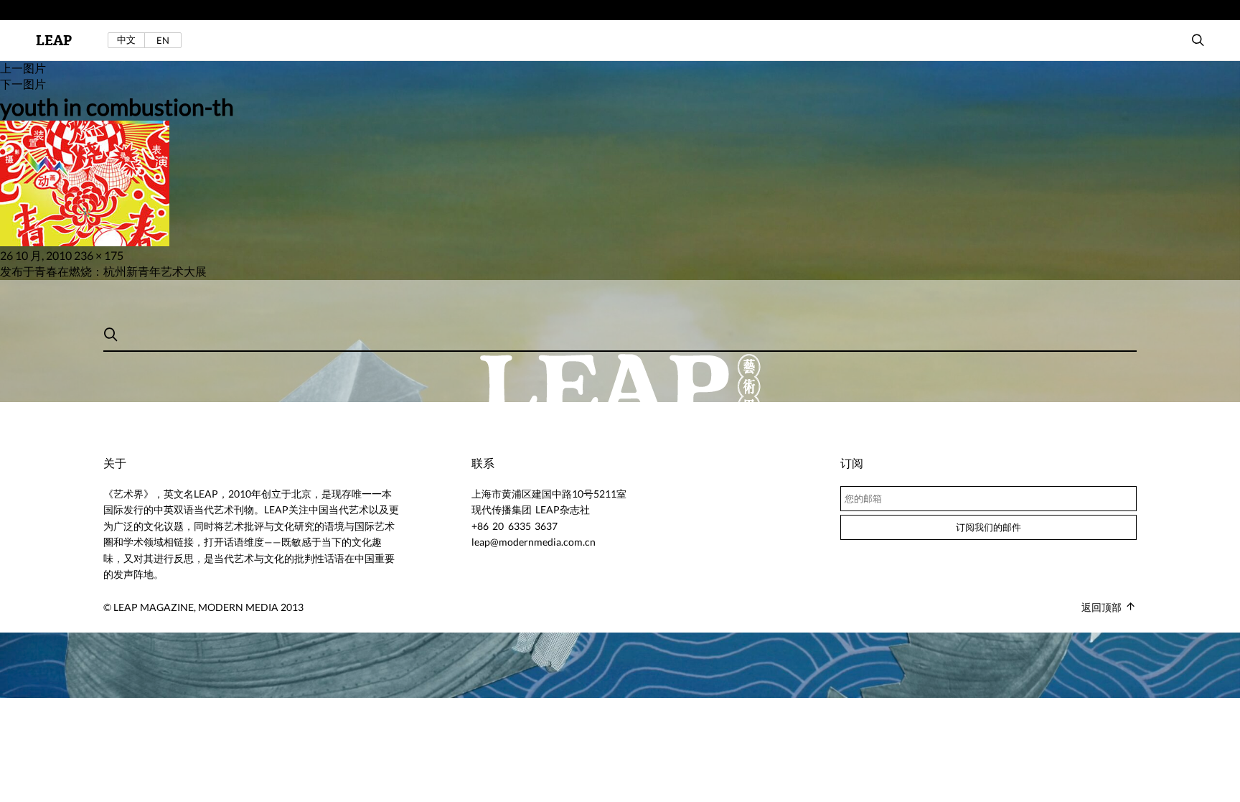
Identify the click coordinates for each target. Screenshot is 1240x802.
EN (162, 40)
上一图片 (23, 68)
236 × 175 (98, 255)
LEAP (54, 41)
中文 (126, 39)
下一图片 (23, 83)
